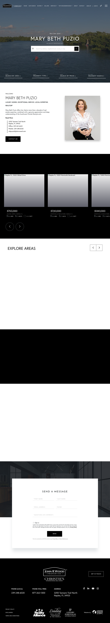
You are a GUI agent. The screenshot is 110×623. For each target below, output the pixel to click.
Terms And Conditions (12, 616)
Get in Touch (96, 574)
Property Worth (95, 76)
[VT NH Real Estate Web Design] (97, 612)
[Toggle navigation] (106, 6)
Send (54, 533)
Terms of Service (62, 538)
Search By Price (67, 76)
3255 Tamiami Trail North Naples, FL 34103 (17, 122)
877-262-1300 (38, 593)
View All (80, 447)
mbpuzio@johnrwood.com (17, 131)
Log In (96, 6)
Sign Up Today (13, 374)
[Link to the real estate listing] (24, 190)
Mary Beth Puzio (21, 98)
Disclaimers (9, 612)
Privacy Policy (73, 527)
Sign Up (89, 6)
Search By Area (12, 76)
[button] (76, 49)
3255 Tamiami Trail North (65, 594)
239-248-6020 (101, 6)
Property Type (39, 76)
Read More (9, 118)
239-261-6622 (17, 126)
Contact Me (13, 139)
